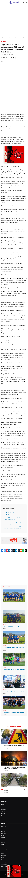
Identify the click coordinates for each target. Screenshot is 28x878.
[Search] (24, 2)
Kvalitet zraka (4, 815)
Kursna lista (3, 809)
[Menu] (2, 2)
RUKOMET (3, 833)
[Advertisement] (14, 21)
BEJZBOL (3, 842)
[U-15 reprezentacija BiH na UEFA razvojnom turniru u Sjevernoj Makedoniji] (14, 659)
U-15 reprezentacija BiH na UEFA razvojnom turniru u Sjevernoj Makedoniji (14, 670)
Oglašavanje (3, 862)
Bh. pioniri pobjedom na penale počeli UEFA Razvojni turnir (13, 648)
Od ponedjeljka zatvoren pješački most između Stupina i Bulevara (15, 789)
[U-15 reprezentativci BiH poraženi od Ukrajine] (14, 616)
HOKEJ (2, 835)
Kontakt (2, 857)
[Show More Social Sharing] (16, 58)
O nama (2, 853)
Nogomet (3, 41)
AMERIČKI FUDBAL (5, 840)
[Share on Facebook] (7, 58)
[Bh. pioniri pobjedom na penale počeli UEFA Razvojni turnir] (14, 637)
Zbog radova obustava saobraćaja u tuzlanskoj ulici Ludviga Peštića (14, 746)
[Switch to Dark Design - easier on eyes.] (26, 2)
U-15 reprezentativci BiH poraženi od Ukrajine (12, 626)
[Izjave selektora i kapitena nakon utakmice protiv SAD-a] (14, 681)
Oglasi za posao (4, 807)
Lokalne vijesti (4, 804)
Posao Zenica (3, 818)
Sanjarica (3, 811)
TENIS (2, 829)
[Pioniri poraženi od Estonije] (14, 595)
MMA (2, 844)
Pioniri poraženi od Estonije (8, 606)
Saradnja (3, 859)
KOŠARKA (3, 831)
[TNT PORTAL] (14, 2)
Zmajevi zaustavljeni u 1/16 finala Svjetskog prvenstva (13, 712)
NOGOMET (3, 826)
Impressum (3, 855)
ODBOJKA (3, 837)
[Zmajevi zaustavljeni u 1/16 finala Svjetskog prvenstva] (14, 702)
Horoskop (3, 813)
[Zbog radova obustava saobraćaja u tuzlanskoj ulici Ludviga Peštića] (14, 736)
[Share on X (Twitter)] (9, 58)
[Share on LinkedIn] (13, 58)
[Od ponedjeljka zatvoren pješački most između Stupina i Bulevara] (14, 780)
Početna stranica (4, 37)
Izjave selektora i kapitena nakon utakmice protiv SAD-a (14, 691)
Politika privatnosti (5, 866)
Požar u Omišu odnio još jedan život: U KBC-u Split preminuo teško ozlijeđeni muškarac (14, 768)
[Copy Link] (11, 58)
